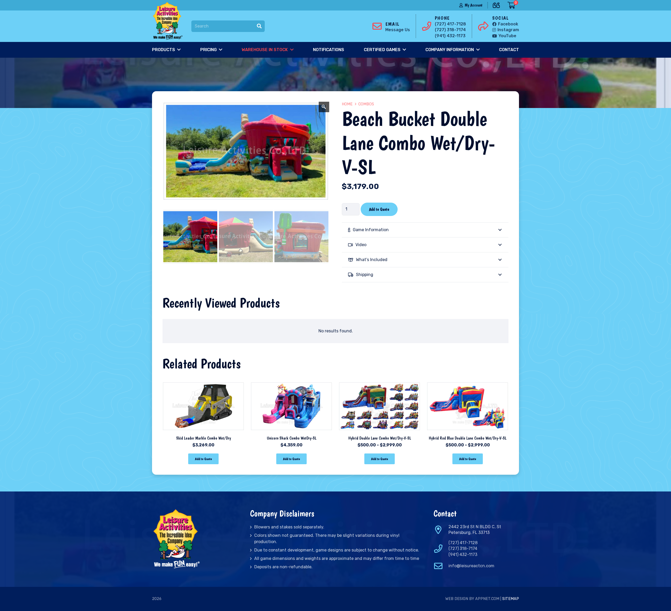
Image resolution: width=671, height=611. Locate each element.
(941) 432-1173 (462, 554)
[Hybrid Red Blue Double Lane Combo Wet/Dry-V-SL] (467, 383)
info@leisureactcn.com (471, 565)
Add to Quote (379, 209)
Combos (366, 104)
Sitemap (510, 599)
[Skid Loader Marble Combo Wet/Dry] (203, 383)
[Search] (259, 26)
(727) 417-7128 (463, 542)
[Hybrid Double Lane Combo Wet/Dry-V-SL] (379, 383)
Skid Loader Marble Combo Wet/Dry (203, 438)
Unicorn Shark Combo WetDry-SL (291, 438)
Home (347, 104)
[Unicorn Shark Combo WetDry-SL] (291, 383)
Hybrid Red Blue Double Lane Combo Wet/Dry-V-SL (467, 438)
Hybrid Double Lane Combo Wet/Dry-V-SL (379, 438)
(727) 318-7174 (462, 548)
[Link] (169, 21)
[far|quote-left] (497, 4)
